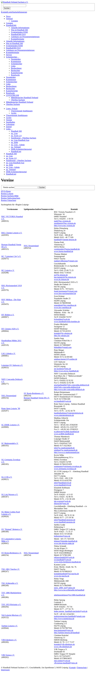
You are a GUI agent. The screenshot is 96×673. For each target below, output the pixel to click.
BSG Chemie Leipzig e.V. (11, 233)
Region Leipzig (7, 194)
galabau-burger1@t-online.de (65, 359)
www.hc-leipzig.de (61, 279)
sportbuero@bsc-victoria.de (65, 223)
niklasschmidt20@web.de (64, 557)
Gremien (14, 21)
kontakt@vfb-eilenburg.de (64, 644)
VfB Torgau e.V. (8, 655)
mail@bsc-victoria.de (62, 221)
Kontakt (4, 12)
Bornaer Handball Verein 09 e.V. (37, 398)
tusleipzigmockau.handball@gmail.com (69, 616)
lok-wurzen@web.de (62, 501)
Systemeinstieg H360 (19, 32)
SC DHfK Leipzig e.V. (10, 425)
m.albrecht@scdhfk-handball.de (66, 431)
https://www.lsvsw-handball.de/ (66, 371)
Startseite (15, 12)
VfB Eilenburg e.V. (9, 640)
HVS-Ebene (6, 191)
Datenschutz (82, 667)
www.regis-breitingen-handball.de (67, 562)
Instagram (23, 12)
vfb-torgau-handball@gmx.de (65, 663)
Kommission (16, 61)
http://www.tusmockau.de (64, 618)
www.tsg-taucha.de (61, 576)
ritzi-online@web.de (62, 661)
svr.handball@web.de (62, 401)
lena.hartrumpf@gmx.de (63, 630)
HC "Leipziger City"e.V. (11, 256)
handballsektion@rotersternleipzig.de (68, 413)
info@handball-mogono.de (64, 520)
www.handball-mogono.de (64, 522)
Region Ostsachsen (8, 200)
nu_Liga (14, 133)
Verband (9, 19)
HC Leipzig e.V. (7, 270)
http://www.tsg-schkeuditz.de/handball (69, 590)
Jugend (9, 127)
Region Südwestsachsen (10, 198)
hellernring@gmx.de (62, 536)
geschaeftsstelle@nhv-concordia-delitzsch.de (71, 385)
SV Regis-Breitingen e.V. (34, 393)
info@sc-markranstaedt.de (64, 448)
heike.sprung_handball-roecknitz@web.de (70, 611)
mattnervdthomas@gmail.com (66, 261)
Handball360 (11, 25)
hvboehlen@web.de (62, 319)
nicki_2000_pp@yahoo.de (64, 588)
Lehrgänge (10, 124)
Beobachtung (16, 68)
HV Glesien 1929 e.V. (10, 329)
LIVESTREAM (12, 95)
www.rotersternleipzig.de (64, 415)
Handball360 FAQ (18, 34)
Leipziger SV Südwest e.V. (12, 365)
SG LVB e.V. (6, 477)
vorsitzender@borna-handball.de (67, 249)
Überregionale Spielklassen (21, 111)
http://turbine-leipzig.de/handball (67, 633)
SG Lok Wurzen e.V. (9, 494)
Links (13, 66)
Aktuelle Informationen (20, 28)
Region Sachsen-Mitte (9, 196)
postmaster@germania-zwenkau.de (68, 466)
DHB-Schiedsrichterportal (21, 149)
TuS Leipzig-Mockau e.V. (11, 615)
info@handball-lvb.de (62, 483)
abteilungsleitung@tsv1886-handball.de (69, 595)
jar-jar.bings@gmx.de (62, 369)
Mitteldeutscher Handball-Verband (24, 98)
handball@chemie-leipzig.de (65, 239)
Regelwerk (15, 75)
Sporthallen (10, 122)
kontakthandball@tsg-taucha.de (66, 574)
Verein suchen (8, 187)
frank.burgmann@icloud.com (65, 291)
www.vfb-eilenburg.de (63, 647)
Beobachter (15, 70)
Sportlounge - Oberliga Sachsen (23, 138)
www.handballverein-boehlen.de (67, 321)
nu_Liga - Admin (18, 145)
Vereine (9, 120)
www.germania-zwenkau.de (65, 469)
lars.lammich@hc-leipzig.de (65, 277)
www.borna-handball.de (63, 251)
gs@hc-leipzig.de (61, 275)
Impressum (5, 670)
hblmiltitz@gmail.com (63, 347)
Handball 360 (16, 131)
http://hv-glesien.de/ (62, 335)
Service (9, 55)
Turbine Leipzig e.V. (9, 626)
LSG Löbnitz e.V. (8, 353)
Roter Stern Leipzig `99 (10, 408)
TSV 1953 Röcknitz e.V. (11, 604)
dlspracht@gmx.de (61, 503)
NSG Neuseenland (31, 246)
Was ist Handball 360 (19, 30)
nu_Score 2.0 (16, 136)
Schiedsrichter (12, 57)
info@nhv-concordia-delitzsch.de (67, 387)
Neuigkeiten (16, 59)
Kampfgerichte (17, 73)
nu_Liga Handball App (20, 140)
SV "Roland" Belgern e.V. (11, 529)
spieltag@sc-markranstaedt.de (66, 450)
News (8, 16)
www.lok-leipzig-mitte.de (64, 543)
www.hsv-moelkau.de (62, 307)
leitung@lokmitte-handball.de (65, 541)
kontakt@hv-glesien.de (63, 333)
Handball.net (16, 151)
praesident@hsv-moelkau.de (65, 305)
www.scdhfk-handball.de (64, 434)
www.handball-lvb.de (62, 485)
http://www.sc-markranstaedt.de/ (67, 452)
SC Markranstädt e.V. (9, 443)
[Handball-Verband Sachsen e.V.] (14, 2)
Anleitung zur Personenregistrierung (25, 37)
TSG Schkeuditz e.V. (9, 583)
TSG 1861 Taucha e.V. (10, 569)
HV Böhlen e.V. (7, 315)
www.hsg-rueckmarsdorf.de (65, 293)
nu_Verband (16, 147)
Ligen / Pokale (12, 109)
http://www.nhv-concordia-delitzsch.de (69, 389)
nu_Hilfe (14, 142)
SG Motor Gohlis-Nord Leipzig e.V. (10, 513)
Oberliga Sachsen (18, 100)
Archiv (13, 113)
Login (9, 12)
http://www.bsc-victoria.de (64, 225)
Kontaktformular (17, 39)
